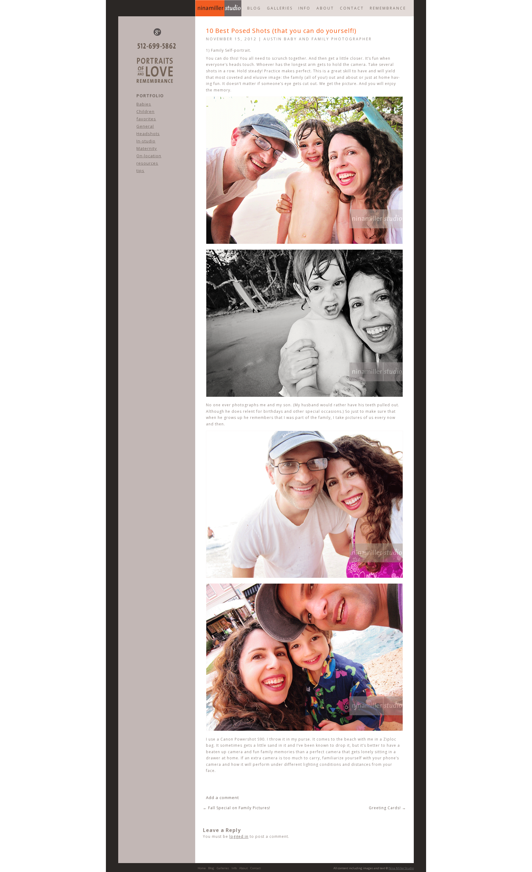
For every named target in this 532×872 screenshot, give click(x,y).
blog (254, 8)
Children (145, 111)
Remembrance (388, 8)
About (325, 8)
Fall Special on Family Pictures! (236, 807)
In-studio (145, 141)
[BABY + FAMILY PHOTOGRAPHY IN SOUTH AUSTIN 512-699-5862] (154, 88)
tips (140, 170)
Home (218, 8)
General (145, 126)
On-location (148, 156)
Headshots (148, 133)
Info (304, 8)
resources (147, 163)
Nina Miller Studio (401, 868)
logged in (238, 836)
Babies (143, 104)
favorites (146, 119)
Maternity (146, 148)
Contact (352, 8)
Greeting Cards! (387, 807)
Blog (211, 868)
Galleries (280, 8)
